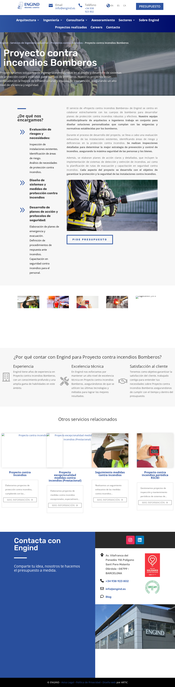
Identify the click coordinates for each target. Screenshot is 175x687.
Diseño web (109, 682)
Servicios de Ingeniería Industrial (29, 42)
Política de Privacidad (88, 682)
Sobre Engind (149, 20)
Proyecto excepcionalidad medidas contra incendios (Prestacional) (65, 476)
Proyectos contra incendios (67, 42)
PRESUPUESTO (149, 6)
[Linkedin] (140, 540)
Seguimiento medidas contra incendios (110, 473)
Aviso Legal (67, 682)
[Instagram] (130, 540)
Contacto (113, 27)
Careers (96, 27)
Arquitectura (26, 20)
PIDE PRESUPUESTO (89, 239)
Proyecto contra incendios (20, 473)
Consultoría (75, 20)
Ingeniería (51, 20)
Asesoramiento (103, 20)
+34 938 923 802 (89, 10)
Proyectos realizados (71, 27)
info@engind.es (65, 8)
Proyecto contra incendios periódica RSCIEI (155, 475)
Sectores (125, 20)
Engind (4, 42)
